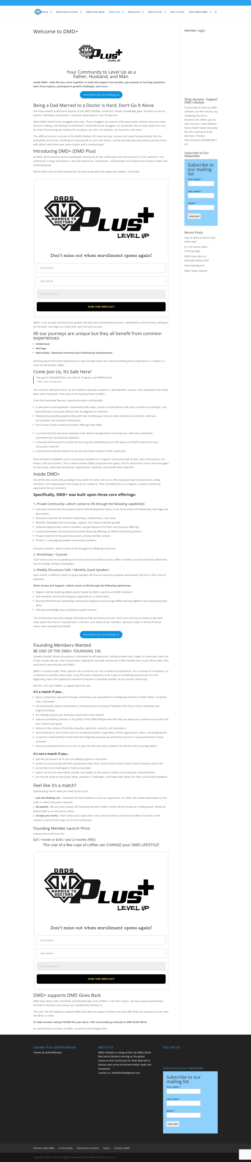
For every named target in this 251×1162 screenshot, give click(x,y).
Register (210, 79)
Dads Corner (155, 12)
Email (192, 203)
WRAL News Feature (195, 270)
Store (106, 1148)
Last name (195, 191)
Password (191, 53)
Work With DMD (198, 12)
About (44, 12)
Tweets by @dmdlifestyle (47, 1052)
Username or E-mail (197, 38)
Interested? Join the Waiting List (101, 94)
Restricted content (67, 12)
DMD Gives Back (95, 12)
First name (195, 179)
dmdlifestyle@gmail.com (126, 1072)
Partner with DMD (43, 1148)
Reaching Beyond (194, 265)
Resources (134, 12)
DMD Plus (114, 12)
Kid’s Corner (177, 12)
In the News (66, 1148)
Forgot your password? (200, 90)
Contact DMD (122, 1148)
